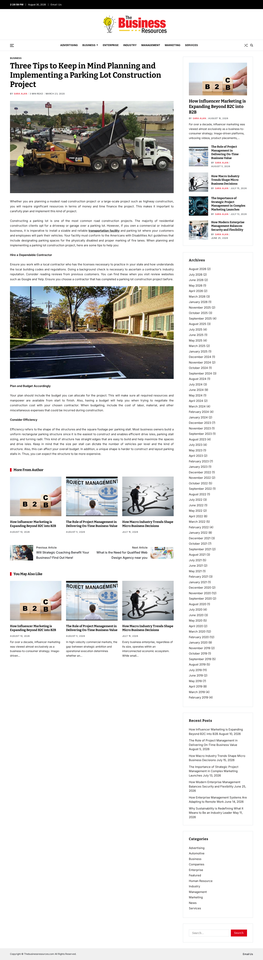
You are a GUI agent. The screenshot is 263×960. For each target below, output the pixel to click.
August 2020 (197, 604)
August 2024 (197, 379)
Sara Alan (20, 93)
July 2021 (195, 560)
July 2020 (195, 609)
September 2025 (200, 318)
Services (191, 45)
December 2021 (199, 538)
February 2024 (199, 412)
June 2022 (196, 505)
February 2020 (199, 637)
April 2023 (196, 456)
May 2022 (195, 510)
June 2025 (196, 335)
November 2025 (200, 307)
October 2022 (198, 483)
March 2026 (197, 296)
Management (150, 45)
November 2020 (200, 593)
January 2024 (198, 417)
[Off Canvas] (12, 45)
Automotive (196, 853)
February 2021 (198, 576)
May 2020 (195, 620)
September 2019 (200, 659)
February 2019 (198, 697)
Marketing (172, 45)
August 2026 (197, 269)
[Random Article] (246, 45)
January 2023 (198, 467)
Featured (195, 875)
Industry (130, 45)
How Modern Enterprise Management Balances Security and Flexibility (227, 225)
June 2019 (196, 675)
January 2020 (198, 642)
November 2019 (199, 648)
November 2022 (200, 478)
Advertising (69, 45)
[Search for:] (208, 934)
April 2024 (196, 401)
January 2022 (198, 532)
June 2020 (196, 615)
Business (88, 45)
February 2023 (199, 461)
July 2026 (195, 274)
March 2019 (197, 692)
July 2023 (195, 445)
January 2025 (198, 351)
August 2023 (197, 439)
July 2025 (195, 329)
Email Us (56, 4)
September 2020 (200, 598)
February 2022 (199, 527)
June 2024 (196, 390)
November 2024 (200, 362)
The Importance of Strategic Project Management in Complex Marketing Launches (228, 203)
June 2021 (196, 565)
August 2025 (197, 324)
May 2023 (195, 450)
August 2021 (197, 554)
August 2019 (197, 664)
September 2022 (200, 489)
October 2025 (198, 313)
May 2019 (195, 681)
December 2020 (200, 587)
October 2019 (198, 653)
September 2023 (200, 434)
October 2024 (198, 368)
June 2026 (196, 280)
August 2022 (197, 494)
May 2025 (195, 340)
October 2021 (198, 543)
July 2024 (196, 384)
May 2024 (196, 395)
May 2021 (195, 571)
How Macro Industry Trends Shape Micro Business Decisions (147, 524)
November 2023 (200, 428)
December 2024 (200, 357)
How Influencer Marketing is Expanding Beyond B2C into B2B (33, 524)
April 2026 (196, 291)
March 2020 (197, 631)
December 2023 (200, 423)
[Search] (251, 45)
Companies (196, 864)
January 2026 (198, 302)
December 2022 (200, 472)
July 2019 (195, 670)
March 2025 (197, 346)
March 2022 (197, 521)
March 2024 (197, 406)
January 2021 (198, 582)
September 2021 (200, 549)
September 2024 (200, 373)
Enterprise (111, 45)
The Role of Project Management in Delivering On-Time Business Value (91, 524)
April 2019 (195, 686)
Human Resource (201, 881)
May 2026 (195, 285)
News (193, 903)
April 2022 (196, 516)
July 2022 (195, 499)
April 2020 (196, 626)
